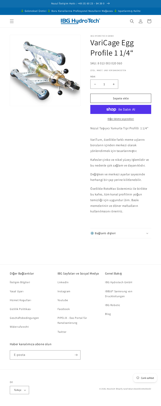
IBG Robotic (112, 305)
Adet (92, 76)
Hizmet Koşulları (20, 300)
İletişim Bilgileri (20, 282)
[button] (11, 21)
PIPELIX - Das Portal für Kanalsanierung (72, 320)
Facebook (64, 309)
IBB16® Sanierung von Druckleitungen (118, 293)
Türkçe (17, 390)
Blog (108, 314)
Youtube (63, 300)
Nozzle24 (111, 389)
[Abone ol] (76, 355)
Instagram (64, 291)
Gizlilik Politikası (20, 309)
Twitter (62, 332)
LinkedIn (63, 282)
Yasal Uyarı (17, 291)
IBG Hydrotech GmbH (118, 282)
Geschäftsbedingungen (24, 318)
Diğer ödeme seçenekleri (121, 118)
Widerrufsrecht (19, 326)
